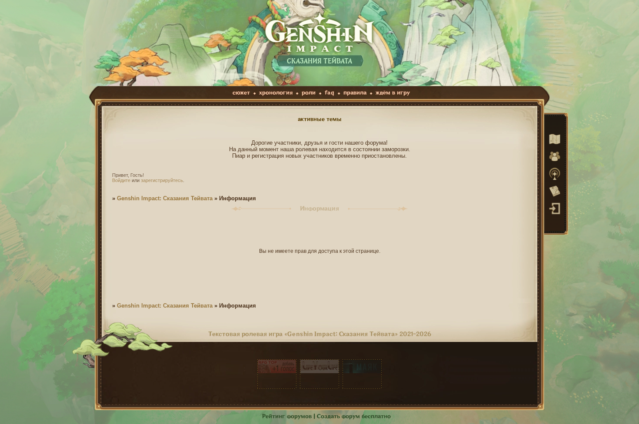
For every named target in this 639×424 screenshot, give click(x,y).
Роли (309, 92)
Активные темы (320, 119)
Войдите (121, 180)
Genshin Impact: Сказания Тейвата (165, 198)
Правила (354, 92)
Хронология (276, 92)
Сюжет (241, 92)
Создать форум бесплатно (354, 416)
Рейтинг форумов (287, 416)
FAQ (329, 92)
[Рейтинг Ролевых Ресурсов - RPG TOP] (276, 374)
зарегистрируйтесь (162, 180)
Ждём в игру (393, 92)
